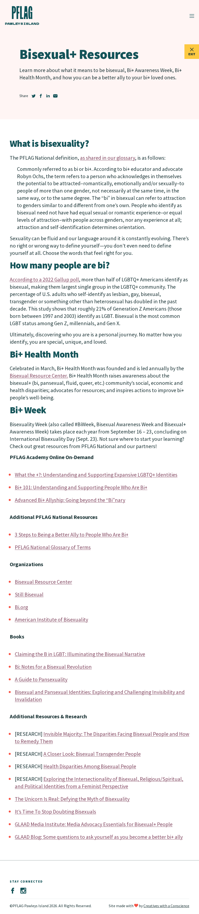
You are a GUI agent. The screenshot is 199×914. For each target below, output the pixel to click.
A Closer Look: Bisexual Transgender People (92, 753)
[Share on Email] (55, 96)
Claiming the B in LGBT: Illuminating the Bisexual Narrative (80, 654)
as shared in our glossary (107, 157)
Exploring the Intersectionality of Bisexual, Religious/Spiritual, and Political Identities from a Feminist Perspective (99, 783)
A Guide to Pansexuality (41, 679)
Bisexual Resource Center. (39, 375)
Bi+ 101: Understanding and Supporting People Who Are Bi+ (81, 487)
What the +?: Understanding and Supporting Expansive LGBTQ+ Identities (96, 474)
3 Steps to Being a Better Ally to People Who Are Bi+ (71, 534)
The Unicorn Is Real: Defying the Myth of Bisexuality (72, 798)
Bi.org (21, 607)
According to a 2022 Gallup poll (44, 279)
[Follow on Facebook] (13, 891)
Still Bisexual (29, 594)
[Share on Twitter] (33, 96)
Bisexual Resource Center (43, 581)
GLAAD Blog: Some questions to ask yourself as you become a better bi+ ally (99, 836)
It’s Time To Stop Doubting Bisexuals (55, 811)
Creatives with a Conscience (166, 905)
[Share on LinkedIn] (48, 96)
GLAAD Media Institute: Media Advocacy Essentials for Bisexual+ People (94, 824)
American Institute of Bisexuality (51, 619)
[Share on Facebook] (41, 96)
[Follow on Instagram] (23, 891)
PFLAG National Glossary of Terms (53, 547)
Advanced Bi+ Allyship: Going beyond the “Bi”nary (70, 500)
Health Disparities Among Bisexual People (89, 766)
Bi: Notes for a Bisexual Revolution (53, 666)
